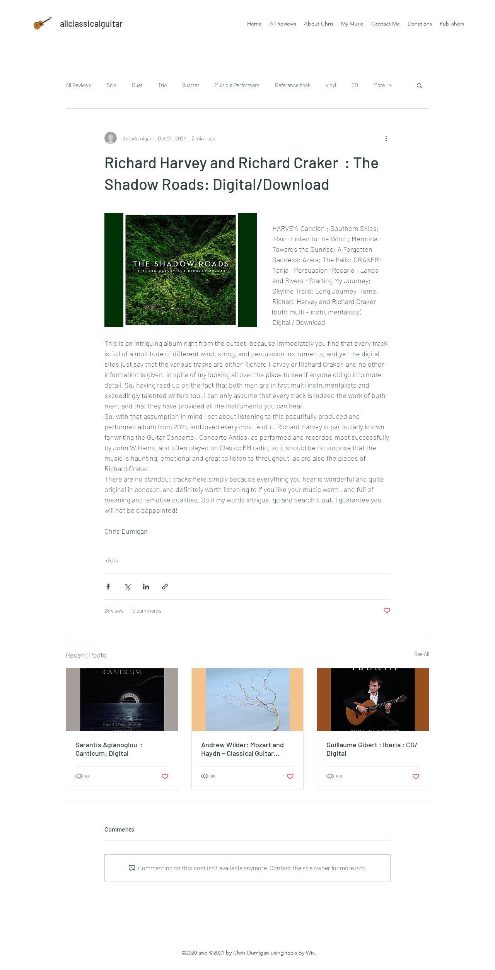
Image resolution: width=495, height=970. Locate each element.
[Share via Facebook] (108, 586)
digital (112, 560)
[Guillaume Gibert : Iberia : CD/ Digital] (373, 699)
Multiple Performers (237, 85)
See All (421, 654)
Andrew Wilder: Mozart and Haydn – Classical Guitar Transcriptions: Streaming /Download (242, 748)
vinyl (331, 85)
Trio (162, 85)
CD (355, 85)
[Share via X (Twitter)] (127, 586)
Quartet (190, 85)
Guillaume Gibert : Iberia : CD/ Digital (371, 748)
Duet (137, 85)
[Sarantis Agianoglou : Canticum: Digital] (122, 699)
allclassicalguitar (91, 23)
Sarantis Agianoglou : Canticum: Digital (109, 748)
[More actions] (386, 138)
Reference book (293, 85)
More (379, 85)
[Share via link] (165, 586)
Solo (111, 85)
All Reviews (78, 85)
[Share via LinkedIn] (146, 586)
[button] (419, 85)
